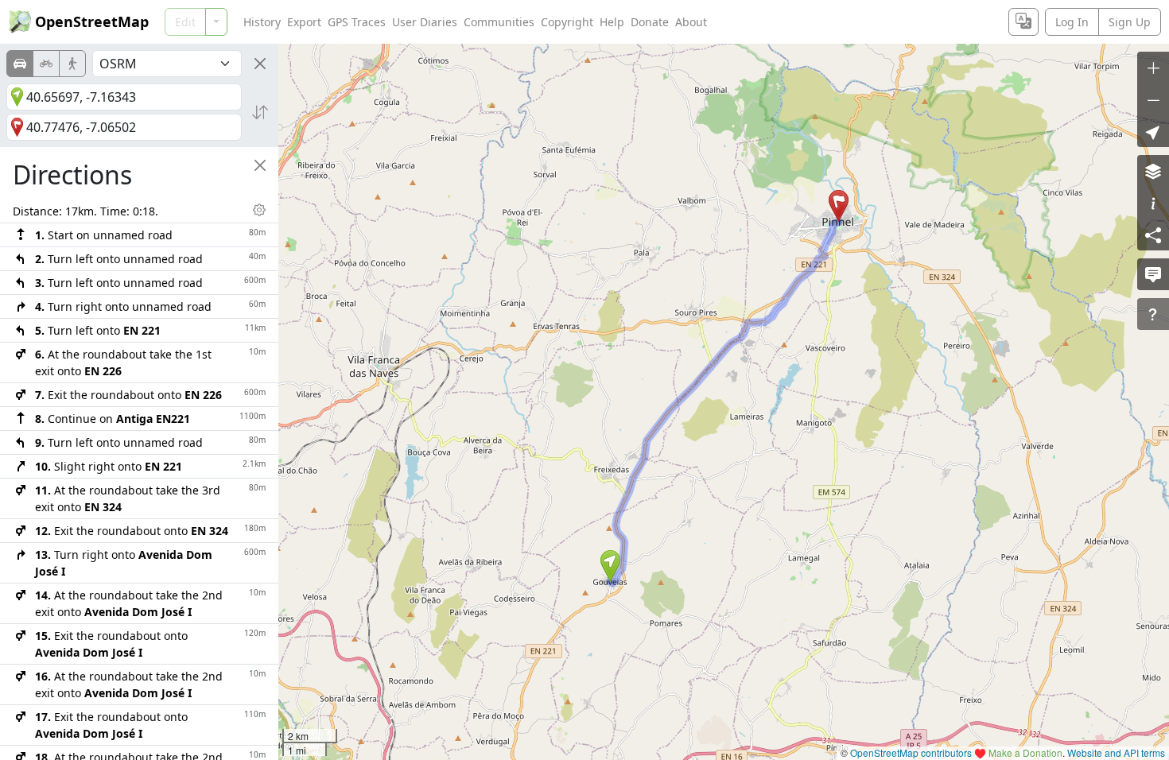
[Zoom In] (1153, 67)
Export (304, 21)
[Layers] (1153, 171)
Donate (650, 21)
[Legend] (1153, 203)
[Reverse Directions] (260, 112)
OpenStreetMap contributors (911, 752)
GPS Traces (357, 21)
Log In (1072, 21)
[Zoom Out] (1153, 99)
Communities (499, 21)
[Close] (260, 64)
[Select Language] (1023, 22)
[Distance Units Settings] (259, 209)
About (691, 21)
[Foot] (72, 63)
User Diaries (424, 21)
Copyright (567, 21)
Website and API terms (1116, 752)
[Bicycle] (46, 63)
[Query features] (1153, 314)
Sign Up (1130, 21)
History (262, 21)
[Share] (1153, 234)
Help (612, 21)
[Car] (19, 63)
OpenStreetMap (92, 21)
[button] (610, 566)
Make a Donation (1025, 752)
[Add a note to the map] (1153, 274)
